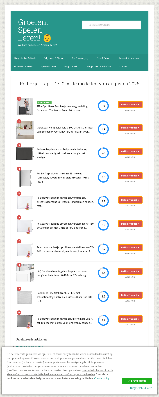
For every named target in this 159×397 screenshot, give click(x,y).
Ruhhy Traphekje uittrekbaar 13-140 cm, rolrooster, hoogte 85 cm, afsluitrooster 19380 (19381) (63, 177)
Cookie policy (101, 378)
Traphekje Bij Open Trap (29, 346)
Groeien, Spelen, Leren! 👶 (35, 30)
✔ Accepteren (137, 381)
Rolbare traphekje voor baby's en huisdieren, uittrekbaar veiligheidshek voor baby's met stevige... (62, 153)
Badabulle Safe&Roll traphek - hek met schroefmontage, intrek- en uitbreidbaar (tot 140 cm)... (64, 297)
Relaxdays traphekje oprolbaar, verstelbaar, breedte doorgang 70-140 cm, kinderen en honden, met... (65, 201)
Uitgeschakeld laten (141, 388)
